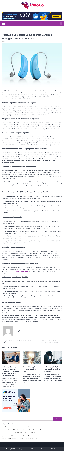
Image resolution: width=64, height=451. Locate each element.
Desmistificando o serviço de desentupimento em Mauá (15, 427)
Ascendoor (41, 449)
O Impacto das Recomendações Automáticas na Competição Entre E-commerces (21, 433)
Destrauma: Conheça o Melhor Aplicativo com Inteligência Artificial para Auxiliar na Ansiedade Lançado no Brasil (10, 371)
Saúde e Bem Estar (6, 32)
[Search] (61, 23)
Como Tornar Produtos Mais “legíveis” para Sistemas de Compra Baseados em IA (21, 430)
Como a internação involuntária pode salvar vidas (31, 369)
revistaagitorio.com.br (23, 449)
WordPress (54, 449)
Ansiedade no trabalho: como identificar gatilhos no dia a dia (52, 369)
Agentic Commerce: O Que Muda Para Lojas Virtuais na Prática (17, 436)
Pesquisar (4, 416)
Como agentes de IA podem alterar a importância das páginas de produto (19, 439)
